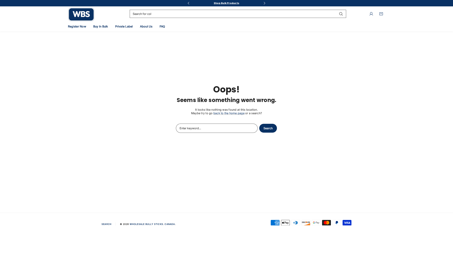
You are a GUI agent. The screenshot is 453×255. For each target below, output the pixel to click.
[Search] (341, 14)
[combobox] (238, 14)
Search (268, 128)
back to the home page (229, 113)
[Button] (188, 3)
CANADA (170, 224)
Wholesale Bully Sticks (146, 224)
